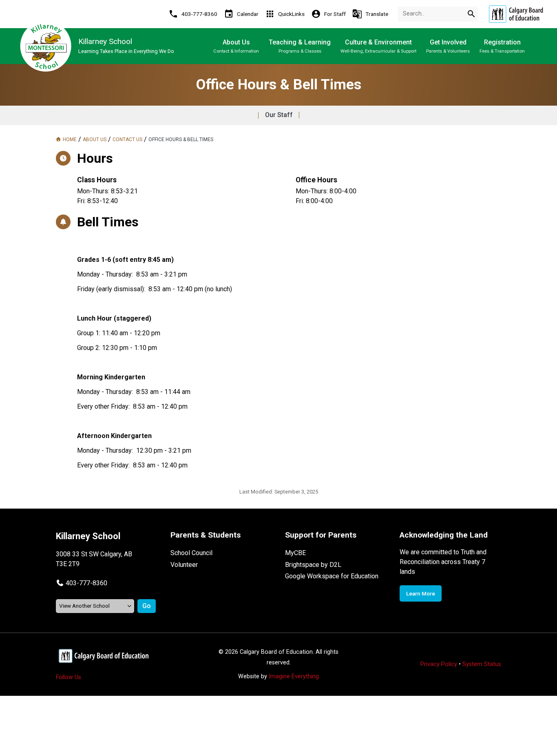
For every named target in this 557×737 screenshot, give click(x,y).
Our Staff (279, 115)
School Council (191, 553)
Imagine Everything (294, 676)
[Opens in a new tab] (516, 14)
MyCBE (295, 553)
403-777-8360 (86, 583)
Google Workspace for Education (331, 576)
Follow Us (68, 677)
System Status (481, 664)
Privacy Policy (438, 664)
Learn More (420, 593)
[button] (81, 583)
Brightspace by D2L (313, 565)
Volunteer (184, 565)
